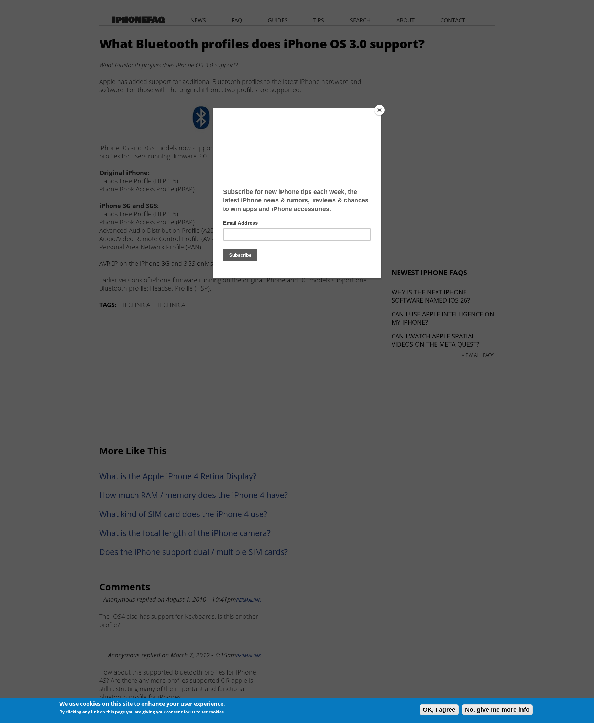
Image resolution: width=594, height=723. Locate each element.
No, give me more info (497, 709)
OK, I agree (439, 709)
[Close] (379, 110)
